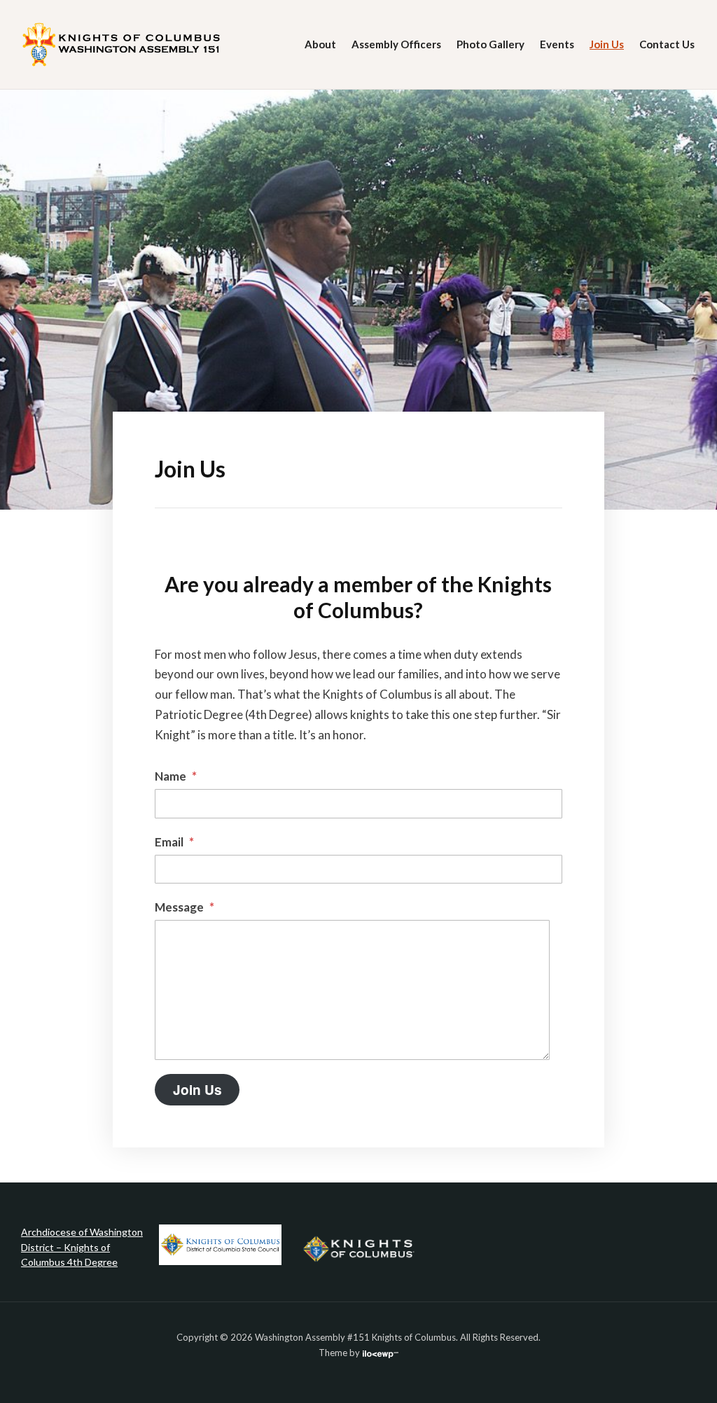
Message (184, 907)
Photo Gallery (490, 44)
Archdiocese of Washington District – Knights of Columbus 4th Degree (82, 1247)
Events (557, 44)
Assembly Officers (396, 44)
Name (176, 776)
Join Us (607, 44)
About (320, 44)
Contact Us (667, 44)
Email (174, 842)
